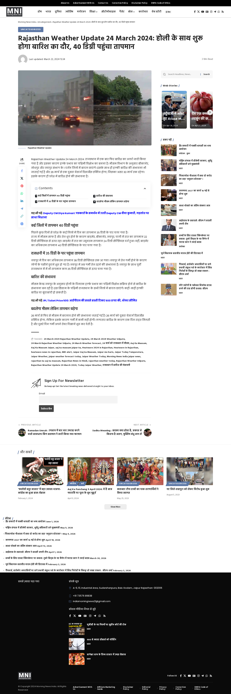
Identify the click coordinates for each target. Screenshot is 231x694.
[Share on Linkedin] (22, 201)
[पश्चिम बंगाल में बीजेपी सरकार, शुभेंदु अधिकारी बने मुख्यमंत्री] (169, 165)
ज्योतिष (73, 483)
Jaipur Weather (39, 356)
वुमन (188, 154)
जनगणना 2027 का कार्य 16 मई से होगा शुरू (194, 192)
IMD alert (67, 352)
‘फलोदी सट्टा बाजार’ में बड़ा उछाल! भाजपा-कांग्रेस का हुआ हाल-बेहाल (39, 491)
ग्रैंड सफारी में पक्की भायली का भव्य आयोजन (195, 147)
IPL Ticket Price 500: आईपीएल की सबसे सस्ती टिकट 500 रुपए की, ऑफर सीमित (90, 300)
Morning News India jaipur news (123, 356)
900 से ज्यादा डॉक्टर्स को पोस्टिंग (101, 640)
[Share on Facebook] (22, 171)
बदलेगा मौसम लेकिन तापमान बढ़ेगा (112, 202)
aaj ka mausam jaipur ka (68, 348)
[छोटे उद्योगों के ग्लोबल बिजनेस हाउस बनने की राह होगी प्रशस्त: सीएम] (169, 289)
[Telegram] (215, 12)
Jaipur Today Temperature (129, 352)
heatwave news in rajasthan (46, 352)
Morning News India (27, 22)
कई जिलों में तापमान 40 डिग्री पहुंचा (54, 196)
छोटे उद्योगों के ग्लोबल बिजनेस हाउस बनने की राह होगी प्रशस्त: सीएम (195, 286)
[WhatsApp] (219, 12)
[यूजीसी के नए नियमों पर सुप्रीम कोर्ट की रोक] (77, 629)
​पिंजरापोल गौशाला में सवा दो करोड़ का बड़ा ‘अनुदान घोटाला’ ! (195, 177)
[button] (22, 216)
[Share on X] (22, 178)
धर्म (82, 483)
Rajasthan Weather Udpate (130, 361)
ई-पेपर (168, 12)
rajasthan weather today (101, 361)
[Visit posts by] (23, 59)
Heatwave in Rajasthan (126, 348)
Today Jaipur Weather (89, 365)
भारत (181, 168)
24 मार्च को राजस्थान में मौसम (115, 343)
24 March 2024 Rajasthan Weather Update (66, 339)
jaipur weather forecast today (65, 356)
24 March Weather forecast (86, 343)
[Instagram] (211, 12)
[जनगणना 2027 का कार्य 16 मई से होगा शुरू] (169, 195)
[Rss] (223, 12)
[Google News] (207, 12)
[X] (198, 12)
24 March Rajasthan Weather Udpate (51, 343)
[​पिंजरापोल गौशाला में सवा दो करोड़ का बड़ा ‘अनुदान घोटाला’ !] (169, 180)
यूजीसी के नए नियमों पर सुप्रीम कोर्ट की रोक (106, 625)
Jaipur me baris (105, 352)
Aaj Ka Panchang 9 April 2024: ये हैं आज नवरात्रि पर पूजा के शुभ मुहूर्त (90, 491)
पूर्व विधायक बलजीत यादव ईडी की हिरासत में (182, 253)
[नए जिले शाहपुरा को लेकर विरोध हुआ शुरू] (190, 471)
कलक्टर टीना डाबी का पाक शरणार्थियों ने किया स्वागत (137, 491)
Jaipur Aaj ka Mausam (84, 352)
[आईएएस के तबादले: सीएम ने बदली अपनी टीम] (169, 225)
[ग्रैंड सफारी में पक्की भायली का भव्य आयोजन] (169, 150)
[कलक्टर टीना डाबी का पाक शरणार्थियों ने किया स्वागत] (140, 471)
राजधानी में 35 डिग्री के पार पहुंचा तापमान (57, 201)
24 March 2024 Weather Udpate (108, 339)
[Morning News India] (24, 676)
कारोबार (182, 247)
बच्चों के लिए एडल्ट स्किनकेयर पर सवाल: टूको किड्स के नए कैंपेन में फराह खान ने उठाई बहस (194, 239)
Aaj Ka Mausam (138, 343)
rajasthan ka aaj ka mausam (45, 361)
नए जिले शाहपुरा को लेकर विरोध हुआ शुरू (188, 489)
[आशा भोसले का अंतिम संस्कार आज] (169, 210)
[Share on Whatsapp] (22, 193)
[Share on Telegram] (22, 208)
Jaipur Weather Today (94, 356)
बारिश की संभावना (104, 196)
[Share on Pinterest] (22, 186)
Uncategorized (44, 22)
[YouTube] (203, 12)
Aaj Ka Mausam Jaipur (42, 348)
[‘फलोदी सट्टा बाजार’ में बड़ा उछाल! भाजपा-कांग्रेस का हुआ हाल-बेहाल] (41, 471)
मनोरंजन (182, 154)
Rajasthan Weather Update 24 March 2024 (54, 365)
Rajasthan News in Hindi (74, 361)
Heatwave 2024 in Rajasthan (97, 348)
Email (42, 393)
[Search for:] (183, 74)
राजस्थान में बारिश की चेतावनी (116, 365)
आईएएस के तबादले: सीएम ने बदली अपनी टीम (195, 222)
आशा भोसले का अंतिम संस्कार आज (194, 206)
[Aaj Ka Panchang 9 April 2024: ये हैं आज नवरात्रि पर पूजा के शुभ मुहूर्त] (91, 471)
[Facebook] (194, 12)
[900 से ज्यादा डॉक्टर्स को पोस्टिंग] (77, 644)
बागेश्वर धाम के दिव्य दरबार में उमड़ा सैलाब (106, 655)
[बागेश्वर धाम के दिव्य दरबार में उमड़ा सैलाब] (77, 659)
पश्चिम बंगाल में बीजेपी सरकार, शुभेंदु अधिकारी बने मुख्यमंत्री (195, 162)
